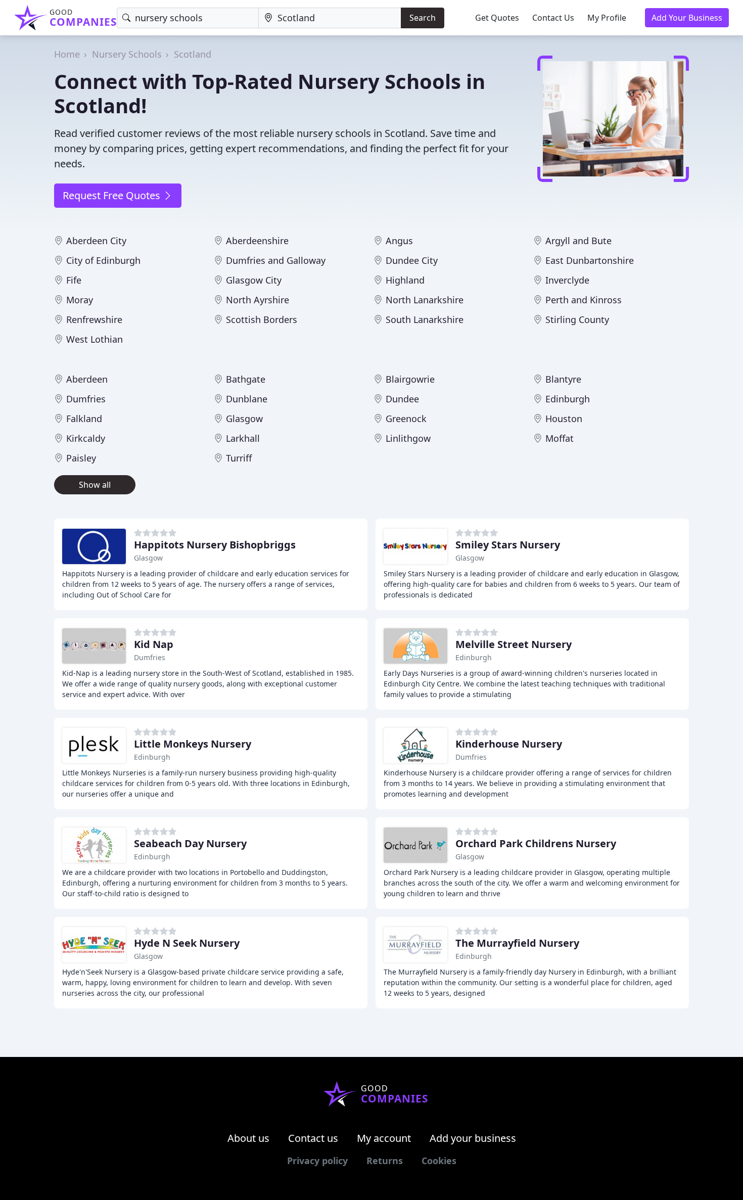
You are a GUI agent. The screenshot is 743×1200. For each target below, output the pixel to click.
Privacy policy (317, 1161)
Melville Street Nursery (513, 644)
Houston (563, 418)
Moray (79, 300)
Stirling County (577, 319)
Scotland (192, 54)
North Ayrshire (257, 300)
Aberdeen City (96, 241)
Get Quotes (497, 17)
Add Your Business (687, 17)
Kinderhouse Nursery (508, 744)
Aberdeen (87, 379)
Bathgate (245, 379)
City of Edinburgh (103, 260)
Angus (399, 241)
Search (422, 17)
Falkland (84, 418)
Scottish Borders (261, 319)
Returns (384, 1161)
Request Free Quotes (113, 195)
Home (67, 54)
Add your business (473, 1138)
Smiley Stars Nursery (507, 544)
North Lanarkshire (424, 300)
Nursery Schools (127, 54)
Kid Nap (153, 644)
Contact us (313, 1138)
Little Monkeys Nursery (192, 744)
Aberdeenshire (257, 241)
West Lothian (94, 339)
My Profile (606, 17)
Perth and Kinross (583, 300)
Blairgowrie (410, 379)
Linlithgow (408, 438)
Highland (405, 280)
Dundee (402, 399)
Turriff (239, 458)
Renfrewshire (94, 319)
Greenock (406, 418)
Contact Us (553, 17)
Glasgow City (254, 280)
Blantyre (563, 379)
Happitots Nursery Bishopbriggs (215, 544)
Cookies (439, 1161)
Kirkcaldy (85, 438)
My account (384, 1138)
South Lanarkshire (424, 319)
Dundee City (412, 260)
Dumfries (86, 399)
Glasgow (244, 418)
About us (248, 1138)
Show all (95, 484)
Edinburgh (567, 399)
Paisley (81, 458)
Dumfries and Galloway (276, 260)
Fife (73, 280)
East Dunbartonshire (589, 260)
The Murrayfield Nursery (517, 943)
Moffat (559, 438)
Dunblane (246, 399)
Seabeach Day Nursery (190, 843)
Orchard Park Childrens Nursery (535, 843)
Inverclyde (567, 280)
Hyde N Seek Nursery (187, 943)
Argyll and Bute (578, 241)
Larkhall (243, 438)
